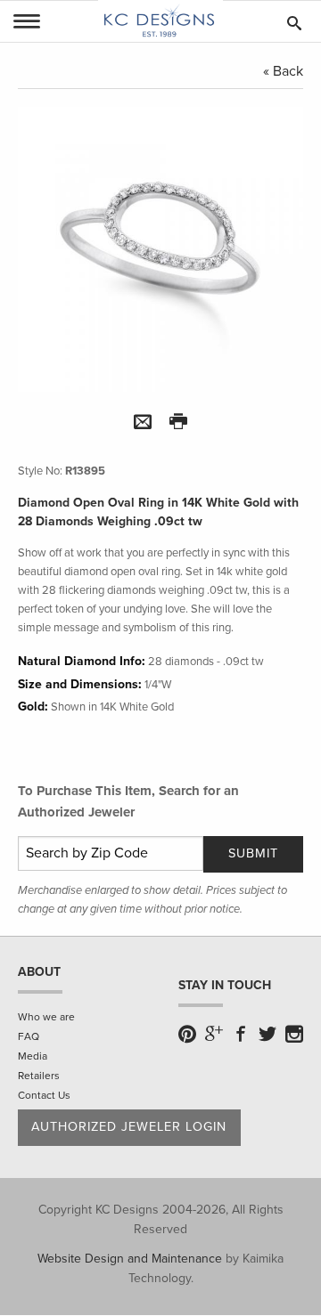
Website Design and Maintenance (129, 1258)
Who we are (46, 1016)
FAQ (28, 1036)
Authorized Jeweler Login (128, 1126)
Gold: (33, 706)
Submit (253, 853)
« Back (283, 71)
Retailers (39, 1075)
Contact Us (44, 1095)
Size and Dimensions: (80, 684)
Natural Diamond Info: (81, 661)
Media (32, 1056)
